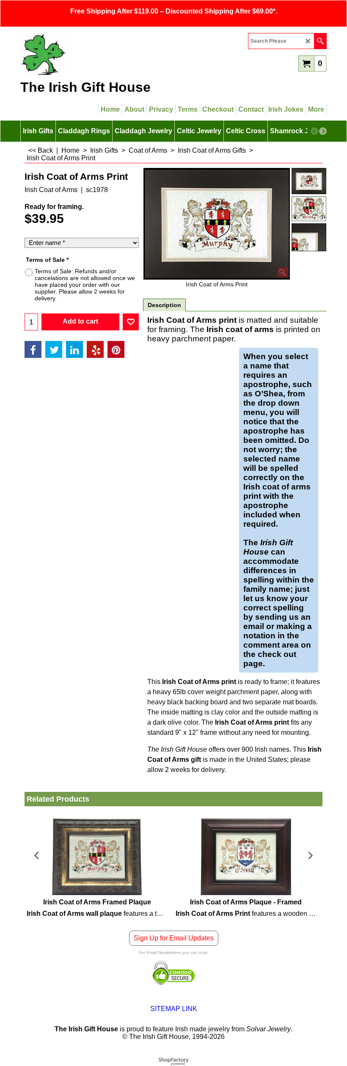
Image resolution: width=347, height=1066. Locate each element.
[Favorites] (131, 322)
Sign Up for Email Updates (174, 938)
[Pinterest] (115, 349)
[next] (323, 131)
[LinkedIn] (74, 349)
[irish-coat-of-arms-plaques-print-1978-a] (309, 208)
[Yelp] (95, 349)
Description (164, 305)
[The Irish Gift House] (94, 54)
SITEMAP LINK (173, 1008)
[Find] (320, 41)
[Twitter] (53, 349)
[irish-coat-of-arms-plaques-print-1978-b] (309, 237)
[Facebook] (33, 349)
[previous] (314, 131)
